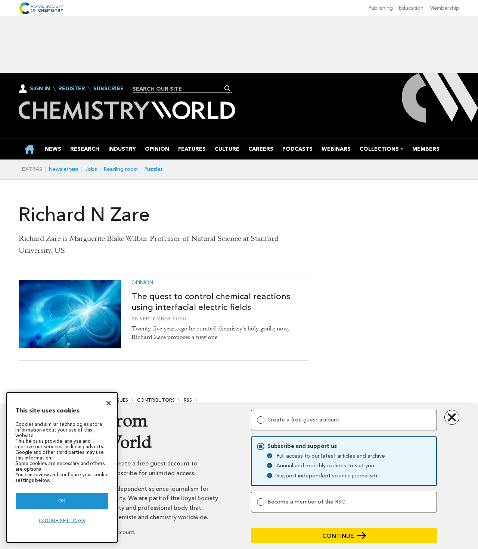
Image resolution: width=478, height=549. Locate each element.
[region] (62, 467)
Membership (444, 8)
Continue (338, 535)
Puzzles (154, 169)
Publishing (381, 8)
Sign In (40, 88)
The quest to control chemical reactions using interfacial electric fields (210, 301)
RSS (188, 400)
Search (227, 88)
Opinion (142, 283)
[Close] (108, 403)
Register (71, 89)
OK (62, 500)
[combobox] (179, 88)
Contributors (156, 400)
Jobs (91, 169)
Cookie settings (62, 520)
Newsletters (63, 169)
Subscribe (108, 89)
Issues (120, 400)
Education (411, 8)
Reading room (121, 169)
